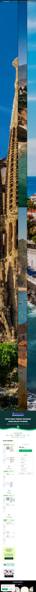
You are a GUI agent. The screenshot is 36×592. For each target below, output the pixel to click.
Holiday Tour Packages (23, 1)
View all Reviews (22, 437)
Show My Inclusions (9, 558)
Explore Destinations (15, 1)
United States (5, 589)
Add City (21, 457)
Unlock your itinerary (25, 450)
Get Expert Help (9, 576)
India (11, 589)
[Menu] (32, 1)
